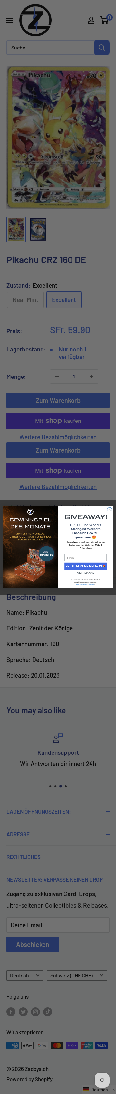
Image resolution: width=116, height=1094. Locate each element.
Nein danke (85, 573)
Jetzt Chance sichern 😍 (85, 566)
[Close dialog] (109, 509)
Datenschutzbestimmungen (85, 584)
